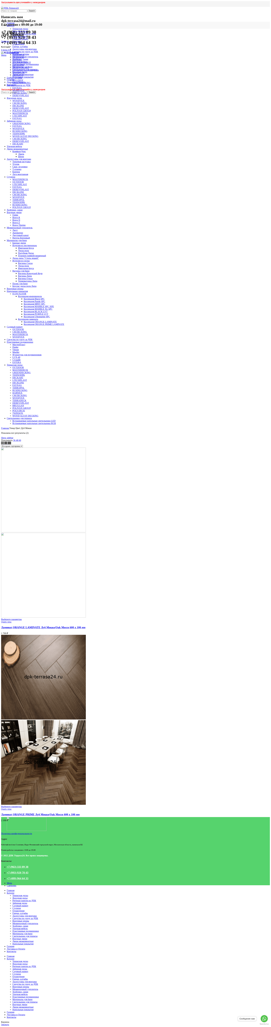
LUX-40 (16, 357)
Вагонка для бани (20, 271)
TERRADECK (19, 400)
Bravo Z (16, 222)
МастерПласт (18, 344)
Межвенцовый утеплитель (25, 56)
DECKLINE (18, 65)
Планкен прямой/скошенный (32, 255)
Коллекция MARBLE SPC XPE (39, 306)
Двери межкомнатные (17, 149)
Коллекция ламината (28, 319)
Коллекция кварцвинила (30, 296)
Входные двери (14, 212)
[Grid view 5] (9, 443)
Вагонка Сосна (25, 263)
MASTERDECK (20, 113)
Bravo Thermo (19, 225)
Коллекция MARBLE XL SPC (38, 309)
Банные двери (19, 243)
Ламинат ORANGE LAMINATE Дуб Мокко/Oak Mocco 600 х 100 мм (43, 627)
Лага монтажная (20, 174)
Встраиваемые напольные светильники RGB (34, 423)
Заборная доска (14, 121)
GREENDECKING (21, 83)
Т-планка (16, 169)
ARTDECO (17, 75)
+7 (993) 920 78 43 (17, 872)
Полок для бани (20, 283)
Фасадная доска (20, 31)
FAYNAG (17, 60)
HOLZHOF (17, 80)
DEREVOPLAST (20, 67)
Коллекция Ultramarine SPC (37, 316)
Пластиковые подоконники (25, 64)
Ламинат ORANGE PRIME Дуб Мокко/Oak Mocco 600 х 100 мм (40, 814)
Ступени (16, 41)
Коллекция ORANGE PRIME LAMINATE (44, 324)
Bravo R (16, 217)
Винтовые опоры (15, 288)
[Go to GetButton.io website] (264, 1024)
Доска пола (23, 250)
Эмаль (21, 154)
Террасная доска (20, 29)
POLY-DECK (18, 410)
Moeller (15, 352)
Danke (15, 347)
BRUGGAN (18, 405)
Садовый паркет (20, 39)
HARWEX (17, 393)
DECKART (17, 144)
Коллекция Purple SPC (34, 301)
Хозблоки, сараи (15, 210)
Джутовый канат (20, 235)
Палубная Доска (26, 253)
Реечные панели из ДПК (24, 34)
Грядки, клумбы (20, 46)
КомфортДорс (19, 151)
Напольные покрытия (22, 77)
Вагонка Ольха (25, 278)
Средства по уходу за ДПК (25, 51)
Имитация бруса (26, 248)
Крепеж (16, 172)
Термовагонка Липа (27, 281)
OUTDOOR (18, 57)
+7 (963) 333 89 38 (17, 866)
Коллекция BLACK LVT (36, 311)
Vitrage (15, 349)
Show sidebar (7, 438)
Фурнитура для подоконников (26, 355)
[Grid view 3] (2, 443)
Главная (5, 428)
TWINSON (17, 413)
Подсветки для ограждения (25, 70)
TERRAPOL (18, 55)
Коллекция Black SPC (34, 299)
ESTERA (16, 362)
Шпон (21, 156)
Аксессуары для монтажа (24, 49)
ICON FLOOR (19, 294)
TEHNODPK (18, 133)
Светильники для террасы (19, 418)
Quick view (6, 622)
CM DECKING (19, 93)
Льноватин (17, 233)
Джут (15, 230)
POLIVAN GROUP (21, 62)
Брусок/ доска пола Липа (24, 286)
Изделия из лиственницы (24, 245)
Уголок (15, 164)
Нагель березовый (21, 238)
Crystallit (16, 360)
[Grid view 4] (6, 443)
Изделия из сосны (21, 261)
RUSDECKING (19, 131)
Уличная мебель (14, 146)
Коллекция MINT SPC (34, 304)
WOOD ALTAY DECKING (25, 136)
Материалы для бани (17, 240)
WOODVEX (18, 72)
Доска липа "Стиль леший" (25, 258)
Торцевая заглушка (21, 161)
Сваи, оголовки (20, 166)
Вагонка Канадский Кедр (30, 273)
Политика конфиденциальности (16, 833)
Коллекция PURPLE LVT (36, 314)
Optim (15, 215)
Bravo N (16, 220)
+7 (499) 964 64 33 (17, 878)
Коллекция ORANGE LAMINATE (40, 321)
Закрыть (5, 41)
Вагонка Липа (25, 276)
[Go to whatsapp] (264, 1018)
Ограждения (18, 44)
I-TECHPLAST (19, 116)
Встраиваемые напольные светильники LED (34, 421)
